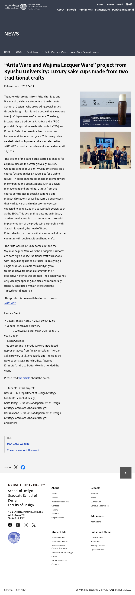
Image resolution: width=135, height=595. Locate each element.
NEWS (18, 51)
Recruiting (95, 541)
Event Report (33, 51)
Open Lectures (97, 549)
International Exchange (62, 552)
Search (119, 4)
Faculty (55, 509)
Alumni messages (59, 560)
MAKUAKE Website (18, 444)
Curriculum (96, 501)
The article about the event (23, 450)
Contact (110, 4)
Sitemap (8, 589)
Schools (94, 493)
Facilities (55, 513)
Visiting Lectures (98, 545)
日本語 (129, 4)
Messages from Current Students (59, 547)
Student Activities (60, 541)
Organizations (58, 517)
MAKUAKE (10, 303)
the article (24, 378)
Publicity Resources (60, 501)
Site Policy (21, 589)
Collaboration (97, 537)
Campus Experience (100, 505)
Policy (93, 497)
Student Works (58, 537)
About (54, 493)
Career (54, 556)
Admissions (96, 521)
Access (100, 4)
